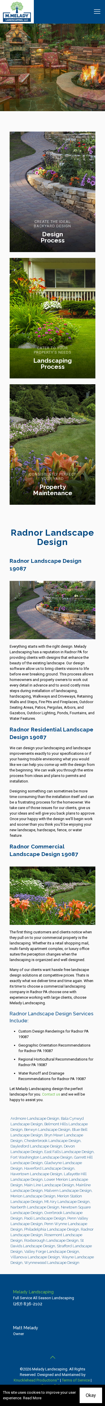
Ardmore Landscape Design (34, 1118)
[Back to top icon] (52, 1357)
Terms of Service (76, 1380)
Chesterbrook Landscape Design (52, 1140)
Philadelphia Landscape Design (51, 1229)
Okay (91, 1395)
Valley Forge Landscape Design (51, 1251)
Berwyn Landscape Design (47, 1129)
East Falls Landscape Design (69, 1152)
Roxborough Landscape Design (51, 1240)
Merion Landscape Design (32, 1196)
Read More (32, 1398)
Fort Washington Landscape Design (41, 1157)
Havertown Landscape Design (36, 1174)
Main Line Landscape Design (49, 1185)
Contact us (51, 1094)
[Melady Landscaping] (17, 11)
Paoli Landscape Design (45, 1218)
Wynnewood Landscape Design (51, 1262)
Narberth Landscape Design (34, 1207)
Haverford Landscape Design (49, 1168)
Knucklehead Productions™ (36, 1380)
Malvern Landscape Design (68, 1190)
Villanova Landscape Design (35, 1257)
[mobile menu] (97, 12)
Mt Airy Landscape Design (67, 1201)
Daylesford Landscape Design (36, 1146)
